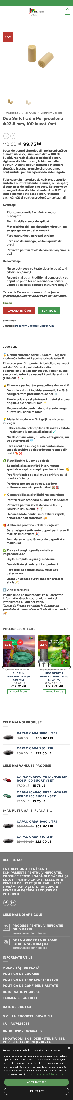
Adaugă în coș (19, 310)
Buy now (49, 310)
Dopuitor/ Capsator (51, 112)
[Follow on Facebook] (6, 903)
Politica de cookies (21, 974)
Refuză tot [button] (36, 1091)
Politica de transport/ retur (30, 979)
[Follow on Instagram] (13, 903)
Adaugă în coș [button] (18, 691)
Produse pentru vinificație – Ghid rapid (39, 927)
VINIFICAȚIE (29, 112)
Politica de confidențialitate (30, 985)
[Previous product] (13, 136)
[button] (5, 12)
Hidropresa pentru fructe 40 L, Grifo (54, 676)
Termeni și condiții (20, 998)
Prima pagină (10, 112)
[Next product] (6, 136)
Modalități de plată (21, 968)
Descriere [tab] (10, 346)
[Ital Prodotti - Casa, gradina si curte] (36, 12)
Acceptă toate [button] (36, 1082)
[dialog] (36, 1072)
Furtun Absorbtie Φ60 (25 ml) (18, 676)
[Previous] (8, 60)
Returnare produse (21, 992)
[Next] (64, 60)
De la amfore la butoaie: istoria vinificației (35, 942)
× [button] (68, 1048)
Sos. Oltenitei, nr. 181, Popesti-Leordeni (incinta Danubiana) (34, 1042)
